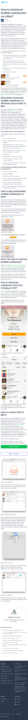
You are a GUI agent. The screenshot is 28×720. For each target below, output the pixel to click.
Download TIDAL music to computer (21, 674)
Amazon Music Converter (7, 673)
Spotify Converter (5, 666)
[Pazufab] (5, 2)
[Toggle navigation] (25, 2)
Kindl (10, 292)
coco (6, 19)
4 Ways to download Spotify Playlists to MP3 (20, 687)
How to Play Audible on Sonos (10, 652)
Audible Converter (5, 675)
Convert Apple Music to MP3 (20, 670)
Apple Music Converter (6, 669)
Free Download (15, 446)
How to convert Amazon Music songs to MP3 (20, 683)
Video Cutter (4, 678)
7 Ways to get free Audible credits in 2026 (12, 640)
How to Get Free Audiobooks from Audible (13, 650)
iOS (3, 292)
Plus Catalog (22, 93)
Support (3, 701)
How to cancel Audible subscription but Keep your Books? (14, 645)
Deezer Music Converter (6, 680)
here (22, 148)
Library (7, 68)
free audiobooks (7, 94)
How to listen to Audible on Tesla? (11, 638)
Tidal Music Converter (6, 671)
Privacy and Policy (5, 714)
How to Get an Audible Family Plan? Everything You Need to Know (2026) (15, 633)
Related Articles (6, 627)
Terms (12, 714)
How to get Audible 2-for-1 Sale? (10, 642)
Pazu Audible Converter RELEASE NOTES (12, 636)
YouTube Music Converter (7, 683)
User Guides (4, 699)
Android (7, 292)
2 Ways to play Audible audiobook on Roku (13, 630)
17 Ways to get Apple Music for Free (20, 691)
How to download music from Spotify (20, 667)
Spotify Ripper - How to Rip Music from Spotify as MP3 (21, 679)
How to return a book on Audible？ (11, 648)
